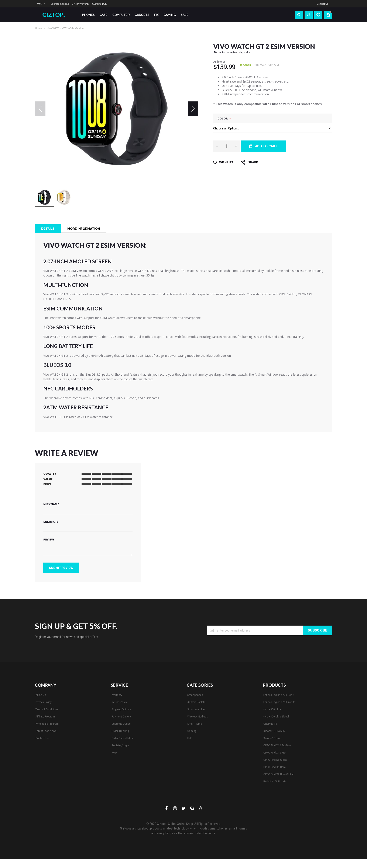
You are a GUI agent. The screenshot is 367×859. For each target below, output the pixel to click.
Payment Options (122, 716)
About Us (40, 694)
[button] (41, 3)
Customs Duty (99, 4)
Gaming (191, 731)
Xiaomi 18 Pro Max (274, 731)
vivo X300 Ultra (272, 709)
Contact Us (322, 4)
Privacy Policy (43, 702)
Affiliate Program (45, 716)
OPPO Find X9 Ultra (274, 767)
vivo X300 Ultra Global (276, 716)
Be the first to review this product (232, 52)
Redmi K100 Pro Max (275, 781)
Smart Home (194, 723)
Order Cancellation (123, 738)
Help (114, 752)
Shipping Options (121, 709)
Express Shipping (60, 4)
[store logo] (55, 14)
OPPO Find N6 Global (275, 759)
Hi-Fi (189, 738)
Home (38, 28)
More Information (83, 229)
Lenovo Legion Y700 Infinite (279, 702)
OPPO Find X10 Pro (274, 752)
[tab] (48, 228)
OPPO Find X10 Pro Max (277, 745)
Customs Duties (121, 723)
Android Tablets (196, 702)
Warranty (117, 694)
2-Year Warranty (80, 4)
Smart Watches (196, 709)
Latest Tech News (45, 731)
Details (48, 229)
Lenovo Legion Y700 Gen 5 (278, 694)
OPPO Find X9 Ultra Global (278, 774)
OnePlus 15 (270, 723)
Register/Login (120, 745)
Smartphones (195, 694)
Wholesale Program (47, 723)
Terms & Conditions (46, 709)
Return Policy (119, 702)
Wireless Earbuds (197, 716)
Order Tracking (120, 731)
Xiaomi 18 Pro (271, 738)
